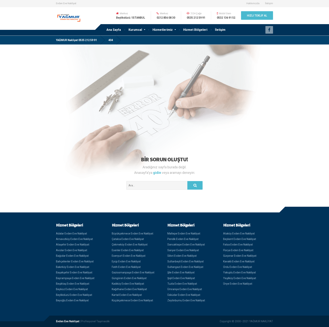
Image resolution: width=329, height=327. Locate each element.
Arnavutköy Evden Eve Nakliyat (74, 239)
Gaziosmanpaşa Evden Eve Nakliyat (133, 272)
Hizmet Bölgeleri (195, 30)
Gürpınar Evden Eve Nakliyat (239, 255)
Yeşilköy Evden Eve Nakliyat (239, 278)
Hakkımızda (253, 3)
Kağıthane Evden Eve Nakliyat (129, 289)
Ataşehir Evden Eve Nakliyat (72, 244)
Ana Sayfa (113, 30)
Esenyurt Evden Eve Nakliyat (128, 255)
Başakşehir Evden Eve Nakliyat (74, 272)
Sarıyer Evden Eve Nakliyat (183, 250)
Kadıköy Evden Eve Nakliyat (128, 283)
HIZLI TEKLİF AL (257, 15)
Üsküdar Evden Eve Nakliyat (183, 294)
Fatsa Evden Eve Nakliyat (238, 244)
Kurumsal (135, 30)
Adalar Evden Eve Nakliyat (71, 233)
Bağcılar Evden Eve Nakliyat (72, 255)
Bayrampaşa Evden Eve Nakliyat (75, 278)
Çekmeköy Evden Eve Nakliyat (130, 244)
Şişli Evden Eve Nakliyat (181, 278)
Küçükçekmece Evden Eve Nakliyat (132, 300)
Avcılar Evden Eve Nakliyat (71, 250)
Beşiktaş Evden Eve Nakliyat (72, 283)
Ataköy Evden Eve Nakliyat (239, 233)
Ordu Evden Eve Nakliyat (237, 266)
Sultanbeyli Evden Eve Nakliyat (185, 261)
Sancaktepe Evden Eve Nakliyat (186, 244)
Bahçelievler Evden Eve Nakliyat (75, 261)
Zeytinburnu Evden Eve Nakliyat (186, 300)
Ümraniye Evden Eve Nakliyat (184, 289)
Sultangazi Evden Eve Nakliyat (185, 266)
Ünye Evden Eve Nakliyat (237, 283)
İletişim (269, 3)
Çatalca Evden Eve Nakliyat (128, 239)
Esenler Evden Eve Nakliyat (128, 250)
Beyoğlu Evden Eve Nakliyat (72, 300)
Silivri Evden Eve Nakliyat (182, 255)
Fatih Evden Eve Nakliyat (126, 266)
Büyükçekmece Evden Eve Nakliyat (132, 233)
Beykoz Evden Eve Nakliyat (72, 289)
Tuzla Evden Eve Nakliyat (182, 283)
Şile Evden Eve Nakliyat (181, 272)
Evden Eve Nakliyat (67, 321)
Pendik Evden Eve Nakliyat (183, 239)
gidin (157, 173)
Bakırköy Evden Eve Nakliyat (72, 266)
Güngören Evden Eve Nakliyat (129, 278)
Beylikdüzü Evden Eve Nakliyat (74, 294)
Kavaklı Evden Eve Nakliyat (239, 261)
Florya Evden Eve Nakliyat (238, 250)
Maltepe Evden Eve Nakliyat (183, 233)
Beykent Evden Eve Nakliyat (239, 239)
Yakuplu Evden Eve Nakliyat (239, 272)
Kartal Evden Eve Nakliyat (127, 294)
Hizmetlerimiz (163, 30)
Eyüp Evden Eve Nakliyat (126, 261)
